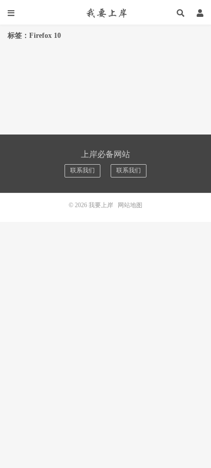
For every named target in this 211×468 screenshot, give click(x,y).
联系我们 (82, 170)
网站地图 (130, 205)
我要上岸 (105, 13)
